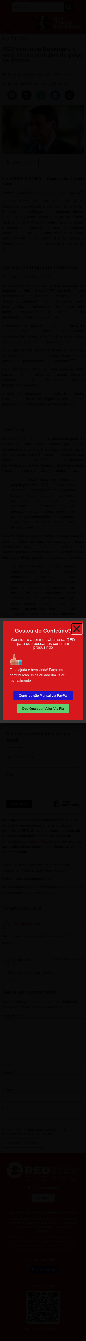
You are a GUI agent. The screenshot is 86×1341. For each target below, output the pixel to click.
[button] (77, 629)
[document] (43, 670)
